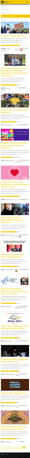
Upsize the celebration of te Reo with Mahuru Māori (15, 327)
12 (7, 450)
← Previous (4, 447)
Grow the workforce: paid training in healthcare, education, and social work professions (14, 72)
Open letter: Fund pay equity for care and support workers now (15, 184)
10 (2, 450)
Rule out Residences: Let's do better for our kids (14, 427)
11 (5, 450)
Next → (20, 450)
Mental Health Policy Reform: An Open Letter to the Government (14, 291)
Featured (4, 6)
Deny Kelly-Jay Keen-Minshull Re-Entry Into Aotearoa (12, 220)
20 (12, 450)
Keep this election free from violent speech (12, 255)
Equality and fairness (7, 16)
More (3, 19)
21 (15, 450)
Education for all (6, 13)
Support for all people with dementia (14, 111)
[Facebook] (6, 454)
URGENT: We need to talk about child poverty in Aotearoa (14, 145)
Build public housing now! (14, 393)
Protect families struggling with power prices (14, 360)
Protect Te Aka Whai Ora (13, 35)
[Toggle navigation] (27, 2)
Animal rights (5, 9)
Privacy (2, 454)
